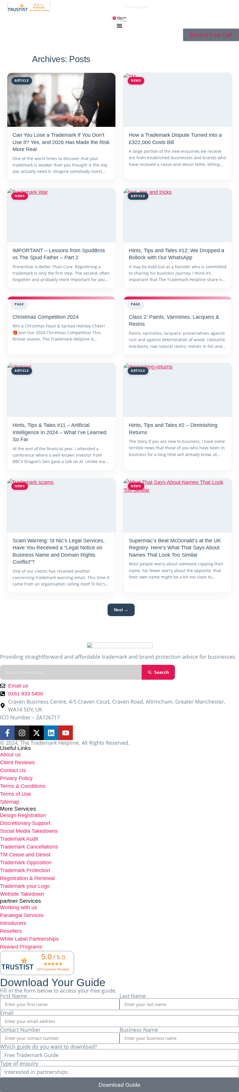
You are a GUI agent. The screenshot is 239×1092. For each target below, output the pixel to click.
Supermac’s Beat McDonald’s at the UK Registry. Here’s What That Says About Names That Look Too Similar (175, 548)
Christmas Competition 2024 (46, 317)
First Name (13, 995)
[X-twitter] (36, 732)
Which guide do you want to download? (48, 1046)
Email (7, 1012)
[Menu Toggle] (119, 26)
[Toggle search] (68, 7)
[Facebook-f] (7, 732)
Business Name (138, 1029)
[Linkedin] (51, 732)
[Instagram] (22, 732)
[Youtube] (65, 732)
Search (161, 672)
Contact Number (20, 1029)
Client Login (135, 7)
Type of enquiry (19, 1063)
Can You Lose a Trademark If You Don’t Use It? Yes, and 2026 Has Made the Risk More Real (61, 142)
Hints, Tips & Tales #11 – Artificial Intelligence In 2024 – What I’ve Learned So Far (59, 432)
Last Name (132, 995)
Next (121, 609)
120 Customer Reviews (39, 10)
